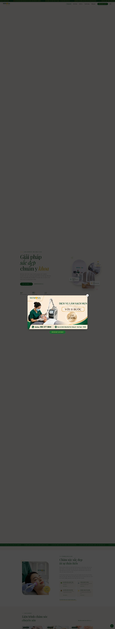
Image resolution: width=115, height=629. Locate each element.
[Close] (87, 295)
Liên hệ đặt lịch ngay (57, 332)
